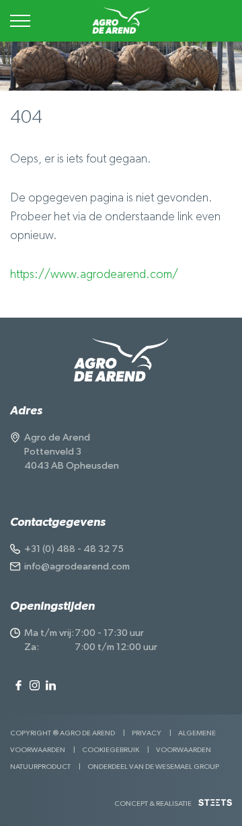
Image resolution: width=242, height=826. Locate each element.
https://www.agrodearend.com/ (94, 275)
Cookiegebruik (110, 749)
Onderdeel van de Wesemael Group (153, 766)
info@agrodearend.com (77, 566)
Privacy (146, 733)
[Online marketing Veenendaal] (215, 807)
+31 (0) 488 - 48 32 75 (74, 549)
